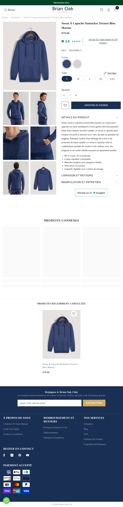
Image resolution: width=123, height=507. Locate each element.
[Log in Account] (108, 9)
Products (16, 17)
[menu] (5, 9)
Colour (65, 57)
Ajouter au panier (96, 105)
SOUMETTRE (94, 403)
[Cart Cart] (115, 9)
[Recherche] (102, 10)
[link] (21, 281)
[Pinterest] (19, 455)
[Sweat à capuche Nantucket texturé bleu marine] (62, 334)
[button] (66, 63)
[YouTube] (27, 455)
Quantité (66, 90)
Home (5, 17)
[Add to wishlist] (65, 105)
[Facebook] (4, 455)
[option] (61, 344)
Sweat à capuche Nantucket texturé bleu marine (60, 366)
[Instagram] (12, 455)
